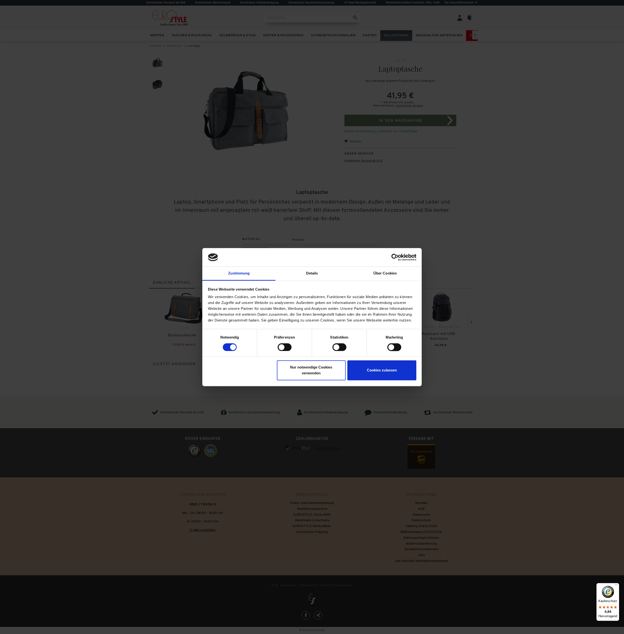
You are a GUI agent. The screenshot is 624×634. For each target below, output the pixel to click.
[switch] (285, 347)
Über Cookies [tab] (385, 273)
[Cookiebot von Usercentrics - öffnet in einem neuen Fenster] (395, 257)
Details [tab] (312, 273)
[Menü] (616, 586)
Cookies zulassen (382, 370)
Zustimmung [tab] (239, 273)
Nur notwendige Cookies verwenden (311, 370)
